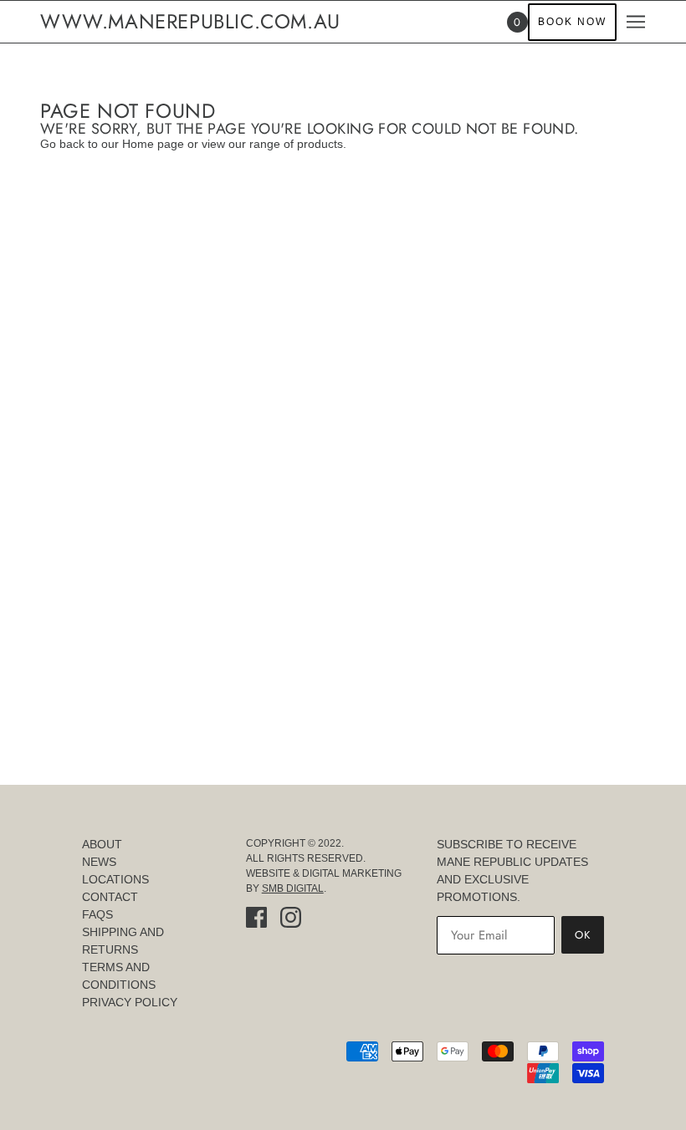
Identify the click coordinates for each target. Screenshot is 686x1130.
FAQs (97, 914)
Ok (583, 935)
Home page (153, 143)
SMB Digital (293, 888)
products (320, 143)
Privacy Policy (129, 1002)
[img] (256, 917)
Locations (115, 879)
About (102, 844)
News (99, 861)
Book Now (572, 22)
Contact (110, 896)
